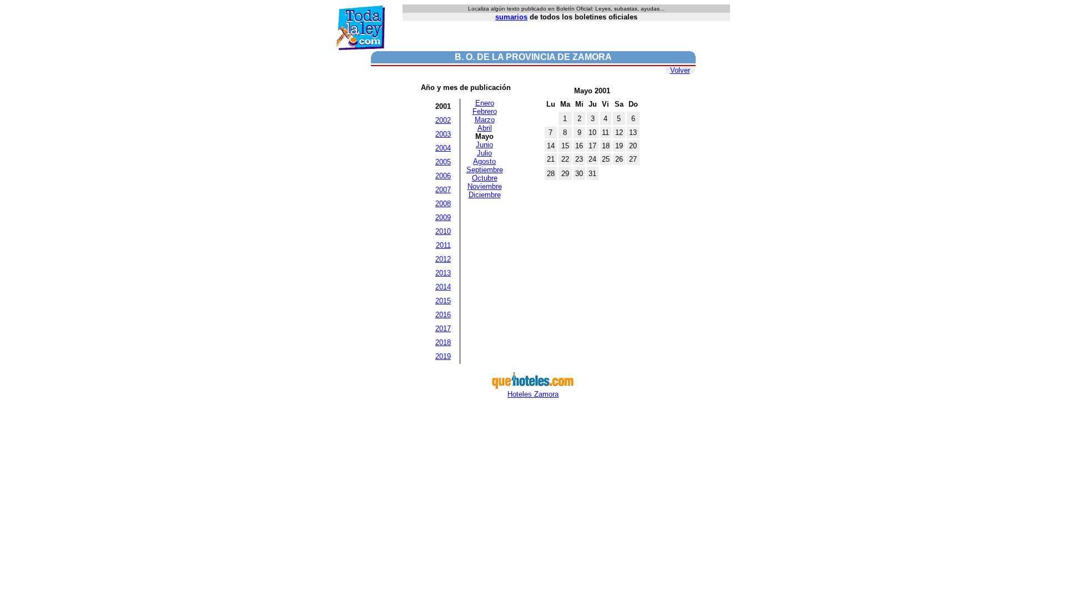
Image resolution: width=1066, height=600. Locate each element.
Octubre (484, 178)
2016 (443, 315)
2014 (443, 287)
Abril (484, 128)
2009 (443, 217)
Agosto (484, 161)
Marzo (485, 120)
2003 (443, 134)
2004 (443, 148)
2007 (443, 190)
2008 (443, 203)
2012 (443, 259)
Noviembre (484, 186)
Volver (680, 70)
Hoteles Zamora (533, 394)
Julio (484, 153)
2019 (443, 356)
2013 (443, 273)
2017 (443, 328)
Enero (484, 103)
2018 (443, 342)
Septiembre (484, 170)
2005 (443, 162)
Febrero (484, 111)
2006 (443, 176)
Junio (484, 145)
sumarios (511, 17)
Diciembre (485, 195)
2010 (443, 231)
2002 (443, 120)
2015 (443, 301)
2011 (443, 245)
